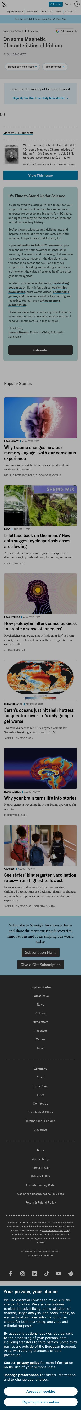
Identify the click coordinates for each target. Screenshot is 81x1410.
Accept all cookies (40, 1391)
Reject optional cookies (40, 1402)
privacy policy (28, 1363)
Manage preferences (21, 1375)
